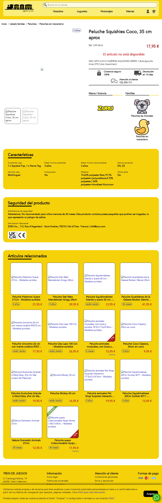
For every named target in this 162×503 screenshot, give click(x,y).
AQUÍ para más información (91, 492)
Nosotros (58, 11)
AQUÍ (111, 498)
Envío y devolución (104, 480)
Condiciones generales (106, 476)
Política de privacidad (57, 480)
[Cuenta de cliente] (148, 11)
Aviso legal (52, 476)
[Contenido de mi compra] (154, 11)
